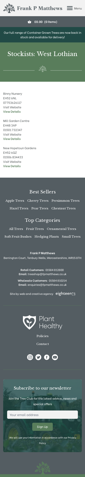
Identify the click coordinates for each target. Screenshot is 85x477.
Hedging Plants (47, 236)
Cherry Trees (37, 200)
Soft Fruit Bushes (18, 236)
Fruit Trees (35, 229)
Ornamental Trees (61, 229)
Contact (42, 344)
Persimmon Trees (65, 200)
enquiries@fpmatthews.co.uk (43, 284)
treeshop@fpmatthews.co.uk (42, 274)
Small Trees (71, 236)
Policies (42, 336)
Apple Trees (15, 200)
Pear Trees (39, 208)
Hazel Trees (19, 208)
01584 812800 (54, 270)
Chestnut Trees (63, 208)
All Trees (16, 229)
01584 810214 (58, 280)
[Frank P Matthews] (32, 8)
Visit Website (12, 107)
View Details (12, 111)
